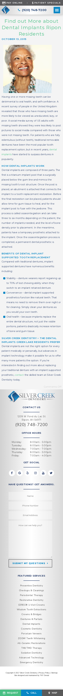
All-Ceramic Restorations (31, 643)
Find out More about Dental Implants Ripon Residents (31, 27)
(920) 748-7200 (31, 425)
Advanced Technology (31, 657)
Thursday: (17, 452)
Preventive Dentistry (31, 585)
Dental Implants (31, 623)
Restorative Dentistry (31, 600)
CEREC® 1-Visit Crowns (31, 604)
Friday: (16, 455)
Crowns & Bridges (31, 614)
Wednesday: (19, 448)
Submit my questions (28, 563)
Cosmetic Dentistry (31, 628)
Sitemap (54, 673)
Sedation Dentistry (31, 652)
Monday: (17, 442)
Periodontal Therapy (31, 595)
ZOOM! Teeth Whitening (31, 638)
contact (19, 374)
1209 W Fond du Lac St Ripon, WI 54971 (31, 418)
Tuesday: (17, 445)
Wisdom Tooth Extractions (31, 609)
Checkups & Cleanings (31, 590)
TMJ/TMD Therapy (31, 648)
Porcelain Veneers (31, 633)
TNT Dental (44, 675)
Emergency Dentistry (31, 662)
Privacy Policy (44, 673)
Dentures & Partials (31, 619)
